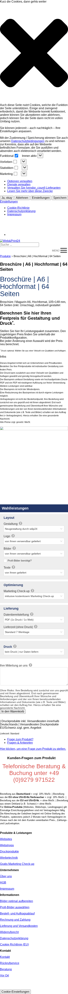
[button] (34, 53)
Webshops (7, 845)
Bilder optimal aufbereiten (16, 901)
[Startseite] (10, 240)
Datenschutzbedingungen (27, 141)
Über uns (6, 876)
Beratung (6, 221)
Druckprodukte (9, 851)
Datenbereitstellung (17, 614)
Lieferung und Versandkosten (19, 925)
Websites (6, 839)
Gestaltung (11, 523)
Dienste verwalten (18, 184)
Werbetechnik (9, 857)
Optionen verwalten (19, 181)
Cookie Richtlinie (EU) (14, 944)
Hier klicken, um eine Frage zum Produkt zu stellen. (33, 748)
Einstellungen (41, 197)
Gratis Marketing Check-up (17, 863)
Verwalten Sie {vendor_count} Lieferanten (34, 187)
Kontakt (51, 221)
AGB (3, 882)
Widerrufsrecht (9, 932)
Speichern (60, 197)
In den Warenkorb (12, 711)
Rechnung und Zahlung (15, 919)
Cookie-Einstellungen (15, 991)
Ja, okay (6, 197)
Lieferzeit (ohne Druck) (19, 627)
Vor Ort (4, 975)
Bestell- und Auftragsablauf (17, 913)
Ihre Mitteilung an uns (14, 665)
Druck (8, 646)
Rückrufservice (9, 963)
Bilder (8, 548)
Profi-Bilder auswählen (14, 907)
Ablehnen (22, 197)
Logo (7, 536)
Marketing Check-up (17, 591)
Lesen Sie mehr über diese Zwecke (30, 191)
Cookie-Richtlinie (18, 207)
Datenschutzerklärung (21, 211)
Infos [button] (3, 356)
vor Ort (36, 221)
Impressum (14, 214)
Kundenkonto (56, 226)
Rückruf (22, 221)
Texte (7, 567)
